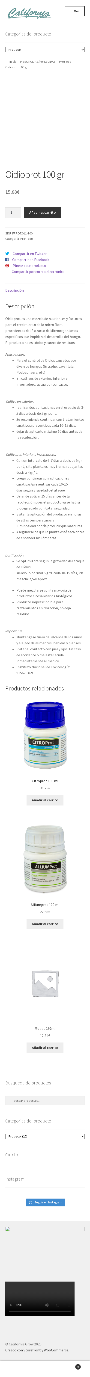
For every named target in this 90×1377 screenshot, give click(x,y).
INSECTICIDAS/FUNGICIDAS (38, 61)
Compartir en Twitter (30, 253)
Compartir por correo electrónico (38, 271)
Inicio (13, 61)
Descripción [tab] (14, 290)
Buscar (45, 1369)
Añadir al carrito (42, 212)
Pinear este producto (29, 265)
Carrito (69, 1365)
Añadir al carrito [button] (45, 800)
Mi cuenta (15, 1369)
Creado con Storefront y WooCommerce (36, 1350)
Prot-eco (65, 61)
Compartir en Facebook (30, 259)
